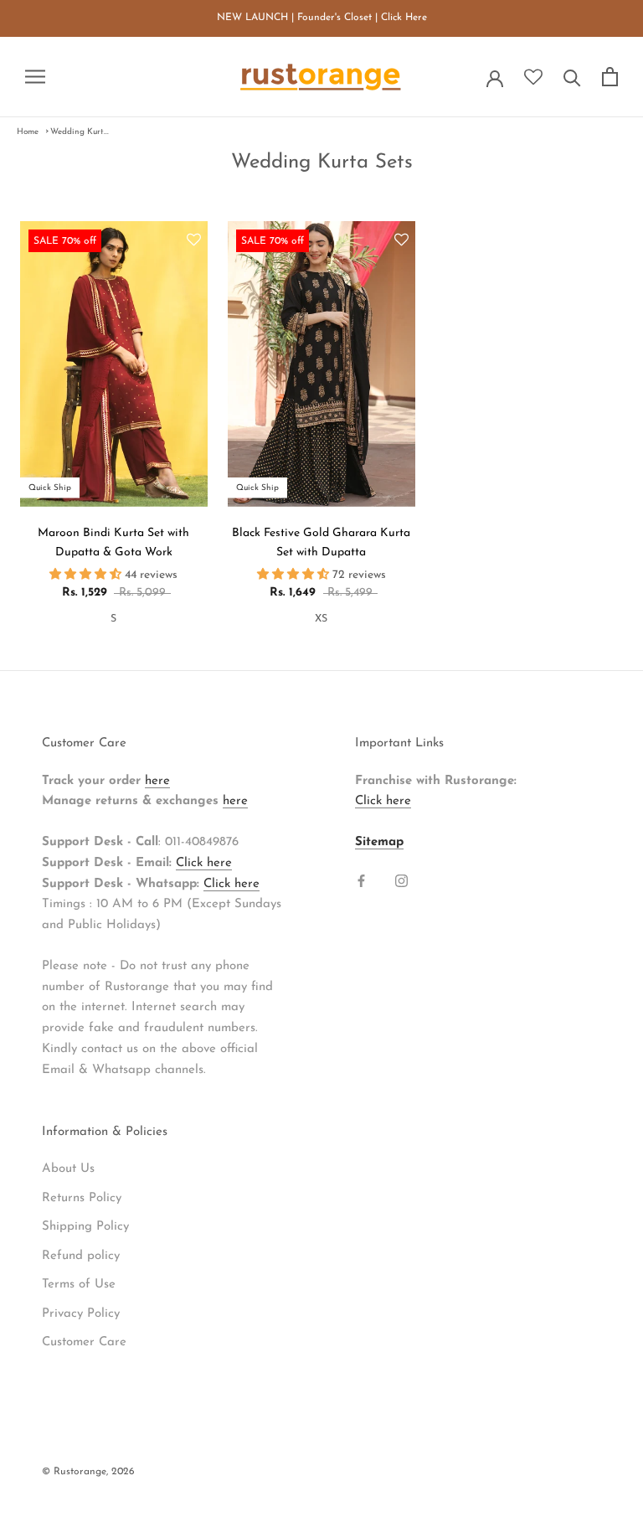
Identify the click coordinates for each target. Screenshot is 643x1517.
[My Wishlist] (533, 78)
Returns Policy (81, 1198)
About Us (68, 1169)
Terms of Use (79, 1284)
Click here (204, 863)
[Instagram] (401, 880)
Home (28, 132)
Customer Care (84, 1342)
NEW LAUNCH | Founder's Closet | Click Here (322, 18)
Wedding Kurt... (79, 132)
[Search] (572, 76)
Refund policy (81, 1256)
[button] (194, 241)
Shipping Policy (85, 1226)
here (157, 781)
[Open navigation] (35, 77)
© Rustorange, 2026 (88, 1472)
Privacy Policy (81, 1314)
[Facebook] (361, 880)
